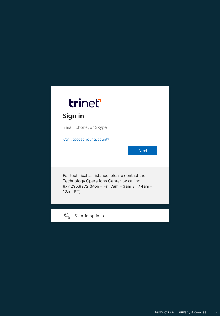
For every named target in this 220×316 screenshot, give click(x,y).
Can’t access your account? (86, 139)
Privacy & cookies (192, 312)
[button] (110, 215)
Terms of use (164, 312)
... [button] (214, 311)
